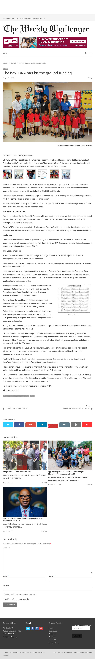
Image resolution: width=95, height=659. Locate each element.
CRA (32, 396)
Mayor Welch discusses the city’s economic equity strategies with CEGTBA (22, 519)
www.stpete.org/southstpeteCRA (37, 386)
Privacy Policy (54, 643)
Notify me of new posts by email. (17, 599)
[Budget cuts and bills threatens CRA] (25, 442)
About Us (52, 634)
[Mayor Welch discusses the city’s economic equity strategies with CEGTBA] (25, 489)
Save (54, 425)
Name (5, 576)
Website (6, 585)
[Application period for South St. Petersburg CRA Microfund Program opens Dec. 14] (70, 442)
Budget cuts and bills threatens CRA (17, 472)
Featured (5, 68)
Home (51, 628)
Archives (52, 637)
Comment (6, 548)
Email (51, 576)
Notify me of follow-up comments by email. (20, 595)
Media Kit (52, 640)
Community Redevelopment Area (16, 396)
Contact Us (53, 631)
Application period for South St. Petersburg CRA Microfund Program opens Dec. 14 (67, 473)
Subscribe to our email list (81, 625)
